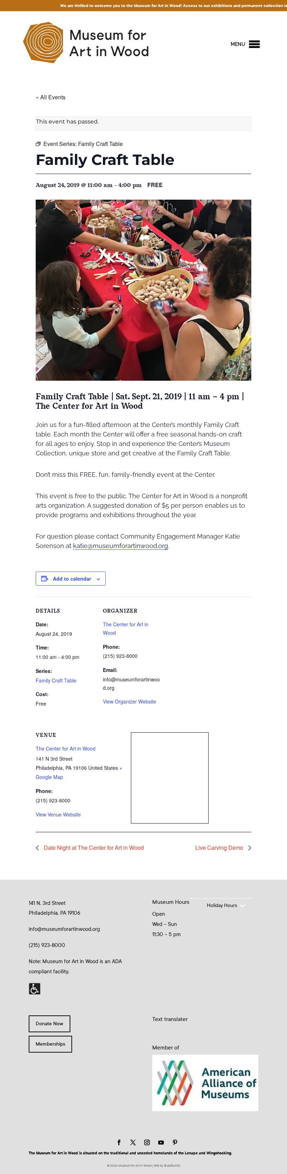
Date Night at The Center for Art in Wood (93, 847)
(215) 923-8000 (47, 945)
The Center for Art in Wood (66, 748)
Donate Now (49, 1024)
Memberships (50, 1044)
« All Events (50, 97)
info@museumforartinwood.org (64, 929)
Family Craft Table (56, 680)
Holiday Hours (222, 905)
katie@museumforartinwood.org (120, 545)
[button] (238, 44)
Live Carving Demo (220, 847)
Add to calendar (72, 578)
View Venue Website (58, 814)
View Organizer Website (129, 701)
